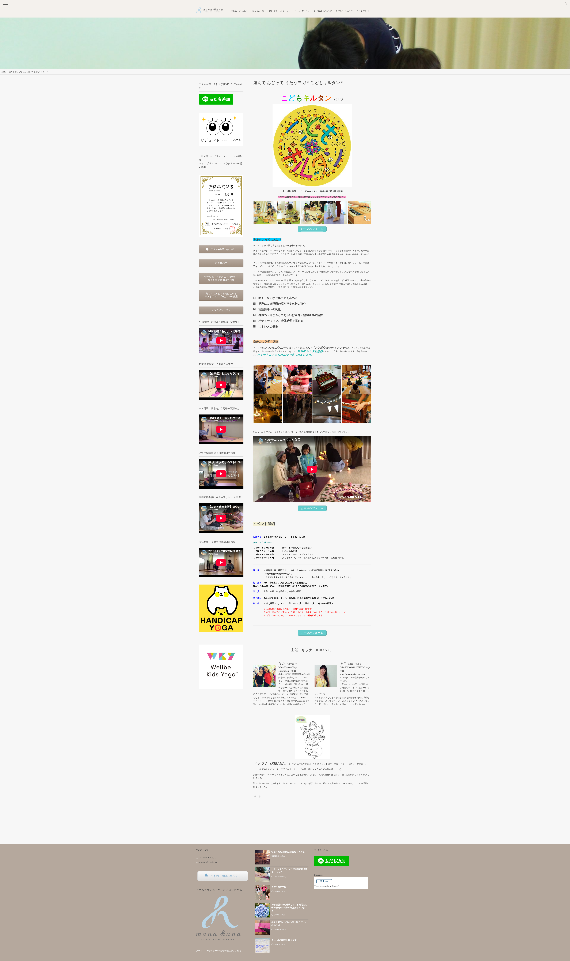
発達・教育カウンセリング (279, 11)
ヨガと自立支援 (278, 887)
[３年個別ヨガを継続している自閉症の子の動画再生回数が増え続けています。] (262, 910)
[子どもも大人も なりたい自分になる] (218, 918)
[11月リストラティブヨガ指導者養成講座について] (262, 874)
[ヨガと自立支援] (262, 892)
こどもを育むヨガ (301, 11)
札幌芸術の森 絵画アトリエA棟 (279, 570)
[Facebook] (255, 797)
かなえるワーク (363, 11)
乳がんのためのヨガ (344, 11)
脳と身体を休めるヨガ (323, 11)
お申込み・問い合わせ (239, 11)
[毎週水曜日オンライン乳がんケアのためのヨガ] (262, 927)
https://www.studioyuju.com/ (352, 674)
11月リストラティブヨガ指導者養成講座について (289, 871)
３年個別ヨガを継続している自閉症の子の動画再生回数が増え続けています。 (289, 908)
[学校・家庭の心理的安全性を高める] (262, 857)
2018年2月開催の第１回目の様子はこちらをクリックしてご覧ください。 (312, 197)
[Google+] (259, 797)
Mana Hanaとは (258, 11)
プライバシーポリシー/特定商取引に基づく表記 (218, 951)
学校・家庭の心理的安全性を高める (288, 852)
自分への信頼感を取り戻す (284, 940)
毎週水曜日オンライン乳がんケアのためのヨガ (289, 924)
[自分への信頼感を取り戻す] (262, 945)
